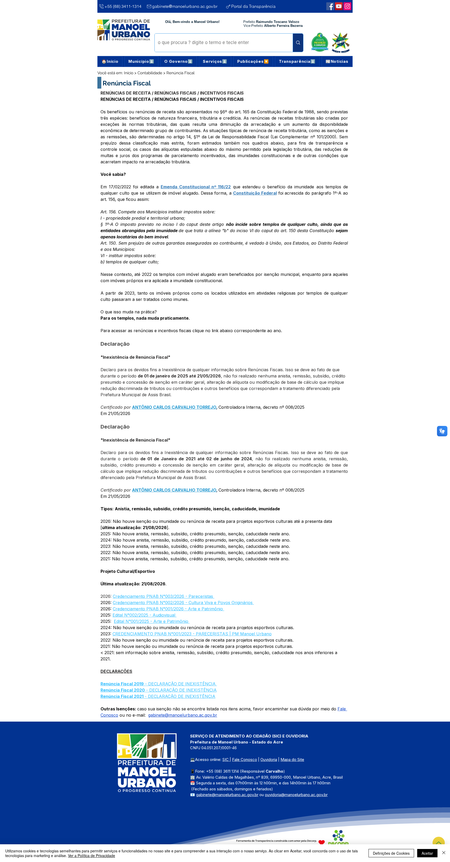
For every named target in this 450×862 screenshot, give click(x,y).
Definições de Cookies (391, 853)
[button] (141, 61)
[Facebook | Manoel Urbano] (330, 6)
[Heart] (321, 842)
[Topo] (439, 843)
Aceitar (427, 853)
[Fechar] (444, 853)
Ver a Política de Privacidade (91, 855)
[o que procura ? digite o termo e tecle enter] (298, 43)
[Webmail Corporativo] (347, 6)
